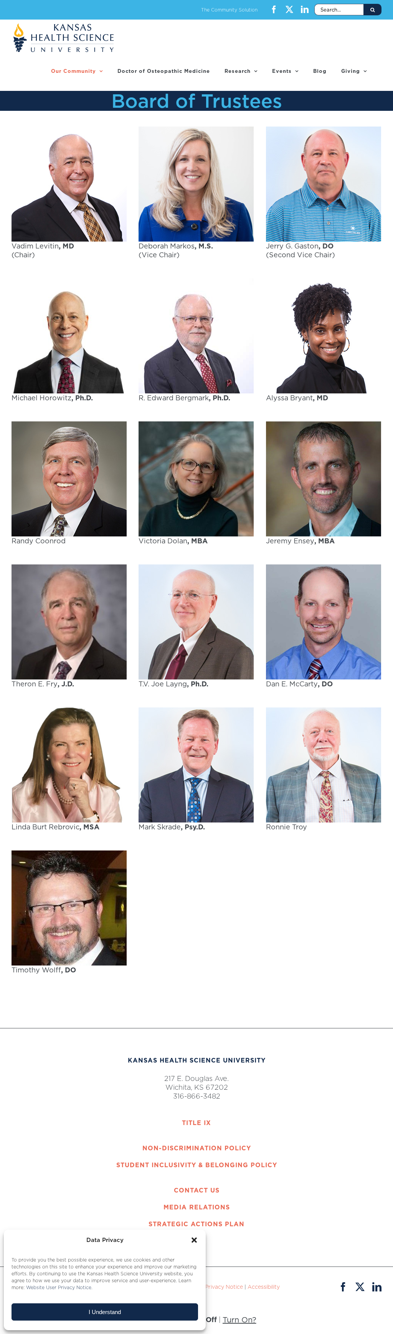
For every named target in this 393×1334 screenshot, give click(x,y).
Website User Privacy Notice (58, 1287)
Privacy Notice (224, 1287)
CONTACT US (197, 1190)
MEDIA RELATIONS (196, 1207)
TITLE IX (196, 1123)
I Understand (105, 1312)
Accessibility (264, 1287)
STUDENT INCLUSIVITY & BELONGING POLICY (196, 1165)
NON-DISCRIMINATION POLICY (196, 1148)
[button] (194, 1240)
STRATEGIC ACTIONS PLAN (196, 1224)
